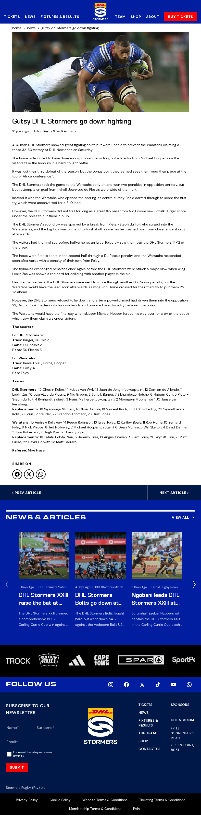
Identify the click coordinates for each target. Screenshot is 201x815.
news (31, 28)
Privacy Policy (27, 800)
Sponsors (180, 704)
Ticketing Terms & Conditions (162, 800)
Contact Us (149, 749)
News (30, 16)
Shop (136, 16)
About (153, 16)
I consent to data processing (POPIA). (32, 754)
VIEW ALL (180, 517)
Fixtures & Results (60, 16)
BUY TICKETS (180, 16)
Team (120, 16)
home (16, 28)
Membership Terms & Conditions (95, 808)
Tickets (12, 16)
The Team (147, 733)
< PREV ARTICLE (26, 492)
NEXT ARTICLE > (174, 492)
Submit (17, 767)
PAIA (136, 808)
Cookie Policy (60, 800)
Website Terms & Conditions (104, 800)
